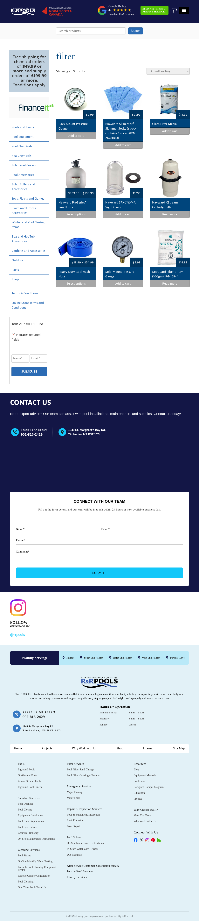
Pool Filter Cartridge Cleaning (83, 775)
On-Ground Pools (27, 775)
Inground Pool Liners (30, 787)
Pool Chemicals (22, 146)
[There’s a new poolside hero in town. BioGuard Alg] (55, 617)
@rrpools (17, 634)
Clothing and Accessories (28, 251)
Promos (138, 798)
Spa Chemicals (21, 156)
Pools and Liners (23, 127)
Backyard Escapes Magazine (149, 787)
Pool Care (139, 781)
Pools (21, 763)
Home (18, 748)
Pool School (74, 837)
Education (139, 792)
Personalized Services (80, 871)
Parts (15, 270)
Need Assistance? (154, 10)
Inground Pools (26, 769)
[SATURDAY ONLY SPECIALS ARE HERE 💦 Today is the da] (93, 617)
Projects (47, 748)
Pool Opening (25, 803)
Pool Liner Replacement (31, 821)
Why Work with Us (84, 748)
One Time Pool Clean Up (32, 887)
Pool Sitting (24, 855)
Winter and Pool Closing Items (28, 224)
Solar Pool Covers (24, 165)
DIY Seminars (74, 854)
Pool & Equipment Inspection (83, 814)
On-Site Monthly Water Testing (35, 861)
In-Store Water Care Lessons (82, 848)
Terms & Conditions (25, 293)
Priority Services (77, 877)
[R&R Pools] (23, 11)
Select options (76, 214)
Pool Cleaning (25, 881)
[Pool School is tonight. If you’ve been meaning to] (170, 617)
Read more (169, 214)
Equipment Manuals (145, 775)
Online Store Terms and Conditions (28, 305)
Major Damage (75, 792)
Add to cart (76, 136)
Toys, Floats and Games (28, 199)
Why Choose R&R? (146, 809)
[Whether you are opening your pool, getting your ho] (132, 617)
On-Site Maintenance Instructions (36, 838)
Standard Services (28, 798)
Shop (15, 279)
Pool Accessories (23, 175)
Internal (148, 748)
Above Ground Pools (29, 781)
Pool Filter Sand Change (80, 769)
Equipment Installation (30, 815)
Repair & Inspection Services (84, 808)
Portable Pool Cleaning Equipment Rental (37, 868)
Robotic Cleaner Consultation (34, 875)
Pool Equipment (22, 137)
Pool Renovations (27, 827)
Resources (140, 763)
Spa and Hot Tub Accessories (23, 239)
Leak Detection (75, 820)
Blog (136, 769)
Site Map (179, 748)
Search (136, 30)
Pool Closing (25, 809)
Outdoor (17, 260)
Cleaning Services (29, 849)
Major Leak (73, 797)
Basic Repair (74, 826)
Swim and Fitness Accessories (24, 210)
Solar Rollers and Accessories (23, 186)
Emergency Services (79, 786)
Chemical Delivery (28, 833)
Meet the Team (142, 815)
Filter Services (75, 763)
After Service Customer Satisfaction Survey (93, 865)
